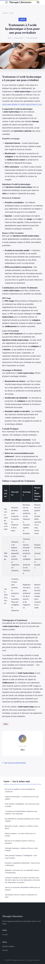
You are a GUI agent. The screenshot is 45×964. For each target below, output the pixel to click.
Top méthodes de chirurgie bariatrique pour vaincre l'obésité (22, 820)
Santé (11, 13)
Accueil (5, 13)
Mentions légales (8, 946)
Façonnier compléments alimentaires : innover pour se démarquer (22, 864)
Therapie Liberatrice (18, 2)
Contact (5, 950)
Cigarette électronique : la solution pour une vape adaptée (22, 798)
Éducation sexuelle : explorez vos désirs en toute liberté (21, 827)
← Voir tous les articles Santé (14, 763)
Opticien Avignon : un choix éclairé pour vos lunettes (20, 834)
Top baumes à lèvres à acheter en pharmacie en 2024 (21, 896)
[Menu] (38, 2)
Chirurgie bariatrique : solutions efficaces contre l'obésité (21, 849)
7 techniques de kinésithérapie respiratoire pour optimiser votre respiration (21, 812)
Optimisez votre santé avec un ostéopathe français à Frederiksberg (22, 871)
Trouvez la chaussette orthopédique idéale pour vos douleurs (22, 888)
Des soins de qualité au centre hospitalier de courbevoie (20, 790)
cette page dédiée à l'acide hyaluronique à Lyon (22, 104)
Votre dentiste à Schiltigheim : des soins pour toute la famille (22, 805)
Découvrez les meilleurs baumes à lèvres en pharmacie (20, 842)
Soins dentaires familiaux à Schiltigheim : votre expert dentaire (21, 856)
